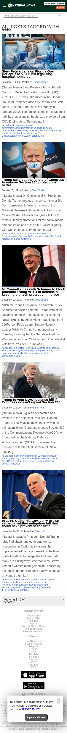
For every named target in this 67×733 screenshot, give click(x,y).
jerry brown (37, 584)
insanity (50, 130)
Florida (14, 130)
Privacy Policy (33, 615)
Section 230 (43, 461)
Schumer (29, 353)
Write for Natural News (33, 626)
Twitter (23, 239)
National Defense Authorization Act (36, 236)
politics (21, 353)
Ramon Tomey (40, 82)
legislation (17, 587)
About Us (33, 621)
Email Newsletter (33, 641)
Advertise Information (33, 631)
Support (34, 623)
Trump (12, 463)
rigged (33, 461)
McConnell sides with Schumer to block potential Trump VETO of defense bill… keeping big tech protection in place (33, 291)
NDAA (9, 461)
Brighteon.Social (33, 643)
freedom (14, 458)
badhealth (10, 125)
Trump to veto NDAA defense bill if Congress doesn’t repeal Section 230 (31, 401)
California (24, 579)
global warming (23, 584)
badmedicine (22, 125)
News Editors (41, 299)
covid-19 (41, 128)
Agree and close (36, 717)
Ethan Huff (38, 407)
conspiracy (20, 128)
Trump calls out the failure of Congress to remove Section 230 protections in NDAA (33, 182)
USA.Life (33, 664)
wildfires (24, 590)
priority (36, 587)
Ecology (35, 582)
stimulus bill (41, 353)
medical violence (18, 133)
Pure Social (33, 657)
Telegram (33, 646)
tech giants (14, 239)
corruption (31, 128)
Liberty (22, 458)
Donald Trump (33, 233)
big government (13, 348)
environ (11, 584)
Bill (6, 579)
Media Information (33, 629)
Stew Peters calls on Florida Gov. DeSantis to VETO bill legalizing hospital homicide (28, 74)
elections (13, 350)
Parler (34, 649)
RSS (33, 667)
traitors (15, 136)
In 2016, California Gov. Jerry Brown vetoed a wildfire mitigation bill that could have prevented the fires (30, 523)
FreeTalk (33, 654)
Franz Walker (38, 190)
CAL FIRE (14, 579)
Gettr (33, 651)
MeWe (33, 659)
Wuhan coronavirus (34, 136)
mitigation (28, 587)
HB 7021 (22, 130)
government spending (30, 350)
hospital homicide (37, 130)
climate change (23, 582)
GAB (33, 662)
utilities (11, 590)
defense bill (46, 348)
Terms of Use (33, 618)
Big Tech (9, 233)
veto (21, 136)
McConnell (46, 350)
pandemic (32, 133)
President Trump (20, 461)
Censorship (20, 233)
